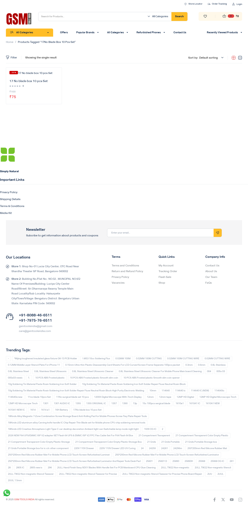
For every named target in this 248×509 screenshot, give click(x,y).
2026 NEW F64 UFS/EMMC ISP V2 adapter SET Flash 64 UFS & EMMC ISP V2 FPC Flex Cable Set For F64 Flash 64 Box (70, 435)
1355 (78, 403)
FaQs (208, 283)
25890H (189, 461)
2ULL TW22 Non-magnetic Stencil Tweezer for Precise (88, 474)
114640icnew (15, 397)
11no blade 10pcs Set (39, 397)
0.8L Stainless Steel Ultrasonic (50, 371)
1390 (125, 403)
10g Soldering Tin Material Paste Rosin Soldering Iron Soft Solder (42, 384)
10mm (152, 390)
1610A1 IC (194, 403)
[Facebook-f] (214, 499)
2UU (209, 474)
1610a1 (180, 403)
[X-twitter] (223, 499)
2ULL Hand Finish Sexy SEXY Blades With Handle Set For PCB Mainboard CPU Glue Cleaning (106, 467)
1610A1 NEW (213, 403)
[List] (240, 58)
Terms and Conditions (125, 265)
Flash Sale (165, 277)
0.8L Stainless (218, 365)
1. (29, 378)
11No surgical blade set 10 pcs (72, 397)
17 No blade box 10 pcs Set (28, 81)
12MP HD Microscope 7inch (23, 403)
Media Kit (6, 213)
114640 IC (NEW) (200, 390)
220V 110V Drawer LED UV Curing (117, 448)
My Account (166, 265)
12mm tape (165, 397)
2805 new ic (36, 467)
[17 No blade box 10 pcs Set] (33, 73)
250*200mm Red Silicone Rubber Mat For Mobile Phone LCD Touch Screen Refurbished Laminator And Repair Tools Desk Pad (74, 461)
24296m (177, 448)
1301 (45, 403)
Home (9, 42)
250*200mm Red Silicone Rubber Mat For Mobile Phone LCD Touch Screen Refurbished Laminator (167, 455)
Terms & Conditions (12, 206)
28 (9, 467)
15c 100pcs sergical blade (156, 403)
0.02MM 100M (123, 358)
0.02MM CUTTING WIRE (217, 358)
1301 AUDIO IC (62, 403)
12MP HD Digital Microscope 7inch (217, 397)
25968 (201, 461)
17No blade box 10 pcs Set (87, 410)
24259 (152, 448)
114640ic (219, 390)
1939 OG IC (150, 429)
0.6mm (201, 365)
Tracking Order (168, 271)
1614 (33, 410)
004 (209, 371)
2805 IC (20, 467)
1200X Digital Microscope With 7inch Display (118, 397)
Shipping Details (10, 199)
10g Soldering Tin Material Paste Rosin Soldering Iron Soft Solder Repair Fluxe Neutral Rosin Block (134, 384)
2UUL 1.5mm (15, 480)
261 (232, 461)
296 (50, 467)
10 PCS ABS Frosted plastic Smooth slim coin (94, 378)
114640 (166, 390)
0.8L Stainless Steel (18, 371)
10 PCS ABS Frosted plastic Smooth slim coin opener (151, 378)
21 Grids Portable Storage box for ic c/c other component (38, 448)
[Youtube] (232, 499)
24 (142, 448)
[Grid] (234, 58)
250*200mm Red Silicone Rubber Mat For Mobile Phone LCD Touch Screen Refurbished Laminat (59, 455)
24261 (164, 448)
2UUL (220, 474)
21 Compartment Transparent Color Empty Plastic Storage (39, 442)
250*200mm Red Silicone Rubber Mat (207, 448)
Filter (14, 57)
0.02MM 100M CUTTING (149, 358)
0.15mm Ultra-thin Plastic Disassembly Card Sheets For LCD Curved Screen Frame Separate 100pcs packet (122, 365)
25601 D (162, 461)
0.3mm (189, 365)
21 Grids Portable (170, 442)
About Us (211, 271)
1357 (114, 403)
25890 (175, 461)
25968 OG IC (217, 461)
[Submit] (218, 233)
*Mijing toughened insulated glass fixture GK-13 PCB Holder (45, 358)
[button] (159, 17)
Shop (162, 283)
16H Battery (61, 410)
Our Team (211, 277)
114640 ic (180, 390)
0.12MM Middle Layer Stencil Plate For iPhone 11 (34, 365)
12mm (150, 397)
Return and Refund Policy (127, 271)
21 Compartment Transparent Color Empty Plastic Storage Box (108, 442)
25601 (149, 461)
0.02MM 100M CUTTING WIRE (183, 358)
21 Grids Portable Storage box (201, 442)
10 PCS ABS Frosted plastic (50, 378)
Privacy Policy (8, 192)
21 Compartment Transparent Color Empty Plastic (201, 435)
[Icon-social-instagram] (240, 499)
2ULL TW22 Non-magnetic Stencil (213, 467)
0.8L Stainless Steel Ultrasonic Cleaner (92, 371)
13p (135, 403)
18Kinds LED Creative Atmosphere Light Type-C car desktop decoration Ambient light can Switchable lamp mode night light (73, 429)
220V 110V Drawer (84, 448)
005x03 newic (15, 378)
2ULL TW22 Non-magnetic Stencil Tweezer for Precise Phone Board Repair (162, 474)
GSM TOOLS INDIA (24, 499)
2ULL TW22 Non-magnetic (175, 467)
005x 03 (220, 371)
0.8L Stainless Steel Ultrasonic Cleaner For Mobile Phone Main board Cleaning (160, 371)
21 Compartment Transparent (154, 435)
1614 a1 (45, 410)
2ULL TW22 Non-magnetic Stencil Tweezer (31, 474)
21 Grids (151, 442)
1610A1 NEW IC (16, 410)
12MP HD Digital (185, 397)
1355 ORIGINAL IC (96, 403)
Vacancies (118, 283)
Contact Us (212, 265)
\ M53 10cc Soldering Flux (96, 358)
